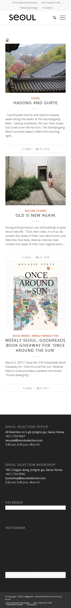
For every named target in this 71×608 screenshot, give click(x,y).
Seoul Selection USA (50, 2)
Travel (35, 98)
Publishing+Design (29, 7)
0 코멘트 (26, 148)
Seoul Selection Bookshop (25, 2)
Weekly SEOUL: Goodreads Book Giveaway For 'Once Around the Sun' (35, 345)
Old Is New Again (35, 215)
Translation (47, 7)
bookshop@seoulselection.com (25, 478)
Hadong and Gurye (35, 102)
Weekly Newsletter (45, 335)
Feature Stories (35, 210)
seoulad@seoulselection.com (23, 440)
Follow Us (35, 574)
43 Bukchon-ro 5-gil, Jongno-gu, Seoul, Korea (34, 432)
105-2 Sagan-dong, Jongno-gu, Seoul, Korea (33, 470)
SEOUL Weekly (22, 335)
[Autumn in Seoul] (35, 561)
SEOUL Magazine (25, 596)
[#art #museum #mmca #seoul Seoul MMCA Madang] (56, 561)
